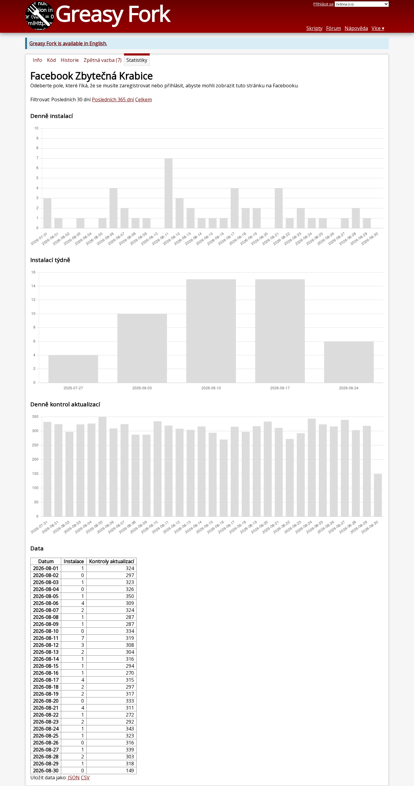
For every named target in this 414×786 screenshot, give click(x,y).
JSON (74, 777)
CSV (85, 777)
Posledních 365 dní (113, 99)
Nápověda (356, 28)
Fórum (333, 28)
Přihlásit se (323, 4)
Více (376, 28)
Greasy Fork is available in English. (68, 43)
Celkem (143, 99)
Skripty (314, 28)
